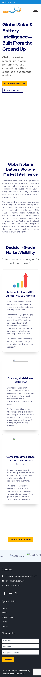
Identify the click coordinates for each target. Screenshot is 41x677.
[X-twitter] (16, 593)
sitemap (21, 673)
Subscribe (8, 660)
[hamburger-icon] (35, 10)
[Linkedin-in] (10, 593)
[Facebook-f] (5, 593)
